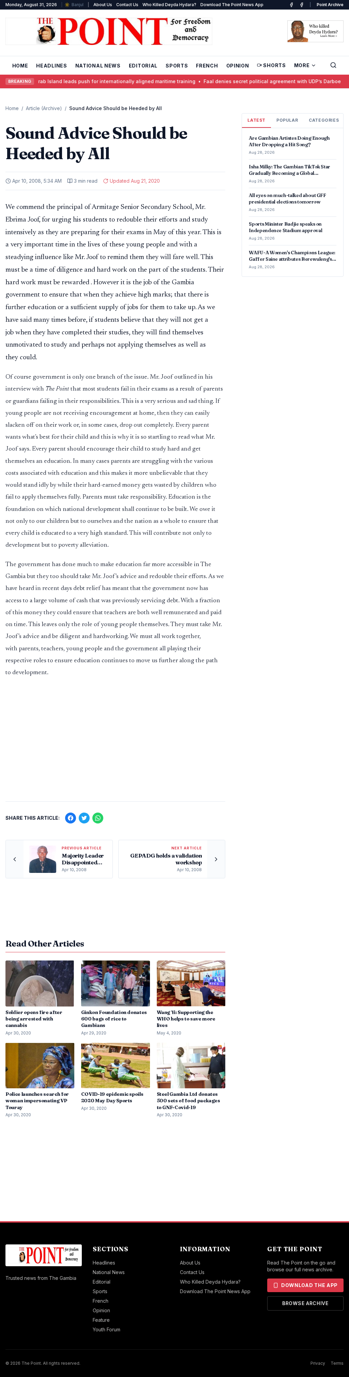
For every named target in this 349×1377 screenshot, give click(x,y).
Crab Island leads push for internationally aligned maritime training (86, 81)
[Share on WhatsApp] (97, 818)
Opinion (237, 66)
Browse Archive (305, 1303)
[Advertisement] (115, 742)
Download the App (309, 1285)
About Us (102, 4)
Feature (101, 1320)
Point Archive (330, 4)
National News (98, 66)
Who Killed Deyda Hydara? (169, 4)
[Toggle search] (333, 65)
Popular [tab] (287, 120)
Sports (177, 66)
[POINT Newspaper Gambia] (291, 4)
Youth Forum (106, 1329)
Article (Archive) (44, 108)
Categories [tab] (324, 120)
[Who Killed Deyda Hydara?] (315, 31)
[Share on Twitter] (84, 818)
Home (20, 66)
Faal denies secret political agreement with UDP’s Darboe (243, 81)
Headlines (51, 66)
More (302, 65)
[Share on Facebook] (70, 818)
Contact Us (127, 4)
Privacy (317, 1363)
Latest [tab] (256, 120)
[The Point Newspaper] (301, 4)
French (207, 66)
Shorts (274, 65)
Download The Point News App (231, 4)
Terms (337, 1363)
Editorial (143, 66)
